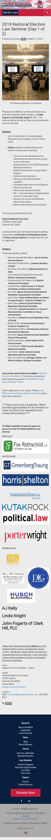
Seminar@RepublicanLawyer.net (23, 694)
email (30, 828)
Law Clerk (25, 770)
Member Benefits (25, 756)
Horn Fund (25, 773)
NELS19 (8, 703)
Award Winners (25, 744)
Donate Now (25, 793)
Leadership (25, 730)
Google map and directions (14, 687)
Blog (25, 742)
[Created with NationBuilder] (25, 833)
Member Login (10, 12)
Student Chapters (25, 764)
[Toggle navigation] (47, 12)
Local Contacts (25, 733)
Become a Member (25, 753)
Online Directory (25, 784)
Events (26, 782)
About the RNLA (25, 727)
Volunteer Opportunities (25, 767)
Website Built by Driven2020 (25, 819)
